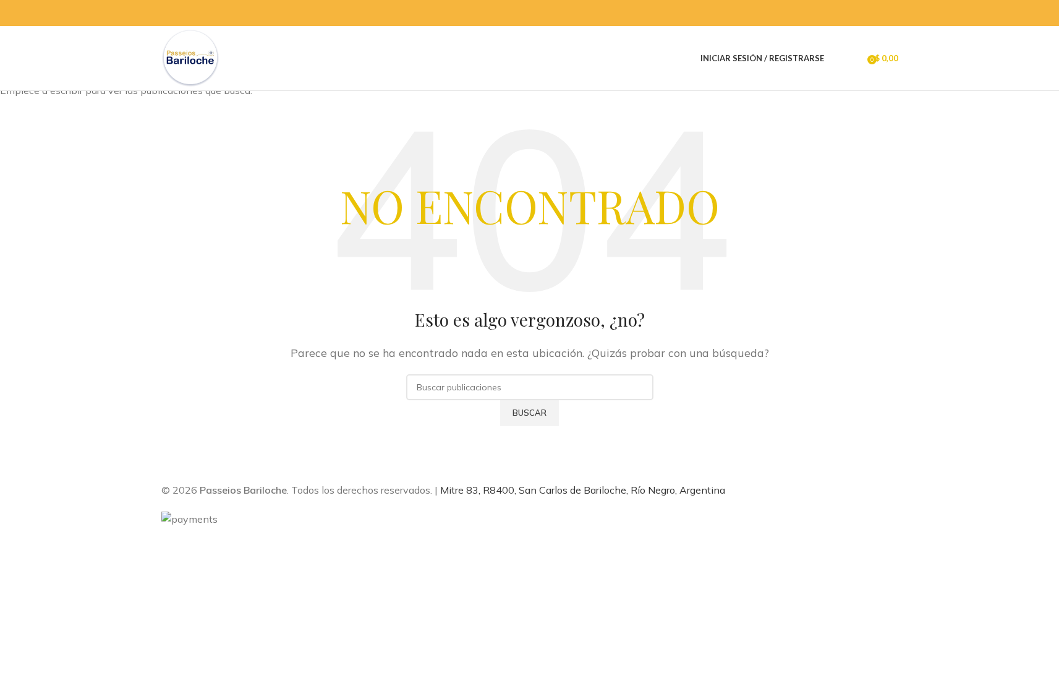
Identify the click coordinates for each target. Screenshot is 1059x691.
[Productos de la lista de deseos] (854, 58)
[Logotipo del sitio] (190, 57)
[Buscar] (836, 58)
